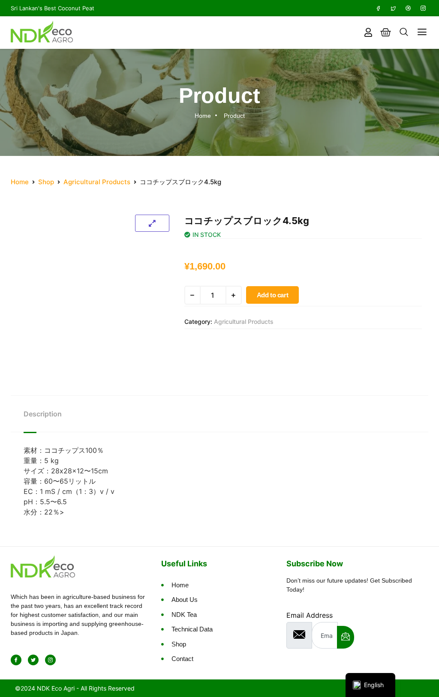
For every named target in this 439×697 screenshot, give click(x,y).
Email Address (309, 615)
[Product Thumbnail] (152, 223)
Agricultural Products (96, 181)
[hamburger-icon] (422, 32)
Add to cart (273, 295)
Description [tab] (43, 414)
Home (20, 181)
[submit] (345, 637)
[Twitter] (393, 8)
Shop (46, 181)
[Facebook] (378, 8)
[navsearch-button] (403, 32)
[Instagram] (423, 8)
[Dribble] (408, 8)
